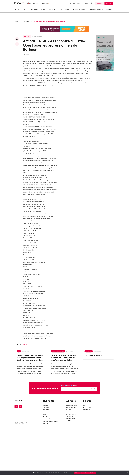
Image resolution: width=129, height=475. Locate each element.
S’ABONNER (85, 3)
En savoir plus (91, 472)
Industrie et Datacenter (48, 9)
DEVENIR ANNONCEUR (75, 3)
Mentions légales (71, 414)
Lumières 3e (86, 409)
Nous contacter (71, 407)
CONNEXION (99, 3)
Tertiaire (25, 9)
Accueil (17, 9)
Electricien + (87, 407)
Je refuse (83, 472)
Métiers (67, 9)
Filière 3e (27, 54)
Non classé (26, 21)
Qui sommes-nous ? (71, 405)
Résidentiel (34, 9)
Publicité (68, 409)
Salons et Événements (79, 9)
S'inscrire (93, 389)
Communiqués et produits (95, 9)
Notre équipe (70, 412)
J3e (84, 405)
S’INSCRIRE (108, 3)
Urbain (60, 9)
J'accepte (76, 472)
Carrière (109, 9)
